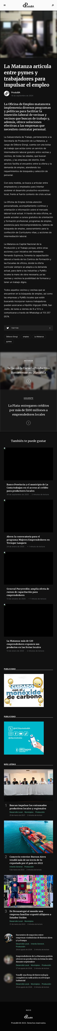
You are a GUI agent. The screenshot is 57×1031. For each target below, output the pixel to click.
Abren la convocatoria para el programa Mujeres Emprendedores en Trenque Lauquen (28, 539)
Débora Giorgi (12, 337)
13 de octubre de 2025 (16, 599)
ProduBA (15, 92)
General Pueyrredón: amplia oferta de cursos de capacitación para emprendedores (28, 591)
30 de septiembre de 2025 (18, 494)
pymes (9, 341)
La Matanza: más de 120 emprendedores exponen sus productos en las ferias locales (24, 644)
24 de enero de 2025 (15, 546)
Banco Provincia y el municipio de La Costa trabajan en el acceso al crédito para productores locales (27, 487)
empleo (26, 337)
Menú (4, 5)
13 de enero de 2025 (15, 651)
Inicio (28, 1010)
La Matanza (39, 337)
